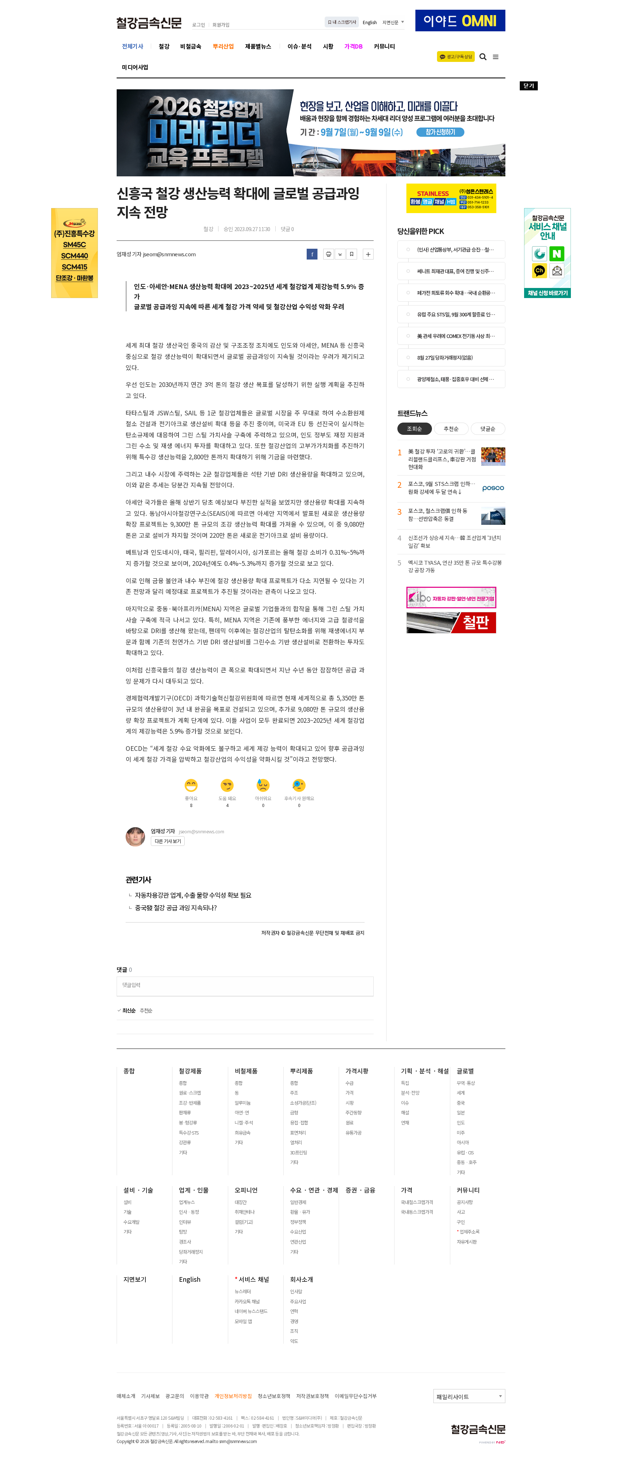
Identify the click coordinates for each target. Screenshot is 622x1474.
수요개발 (131, 1222)
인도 (461, 1123)
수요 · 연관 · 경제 (314, 1190)
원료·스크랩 (190, 1093)
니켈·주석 (244, 1123)
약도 (294, 1341)
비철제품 (246, 1071)
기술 (127, 1212)
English (370, 22)
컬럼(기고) (244, 1222)
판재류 (185, 1112)
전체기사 (132, 46)
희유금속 (243, 1133)
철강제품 (190, 1071)
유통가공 (353, 1133)
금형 (294, 1112)
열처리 (296, 1142)
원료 (349, 1123)
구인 (461, 1222)
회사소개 (301, 1279)
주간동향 (353, 1112)
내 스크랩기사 (344, 22)
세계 (461, 1093)
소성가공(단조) (303, 1103)
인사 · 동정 (189, 1212)
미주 (461, 1133)
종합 (129, 1071)
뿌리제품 (301, 1071)
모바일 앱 (243, 1321)
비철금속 (190, 46)
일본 (461, 1112)
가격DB (353, 46)
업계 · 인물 (194, 1190)
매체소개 (126, 1396)
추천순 (146, 1010)
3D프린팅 (298, 1152)
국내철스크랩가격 (417, 1202)
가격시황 (357, 1071)
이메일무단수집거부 (356, 1396)
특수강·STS (189, 1133)
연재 (405, 1123)
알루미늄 (243, 1103)
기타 (183, 1152)
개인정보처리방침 (233, 1396)
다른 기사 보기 (168, 841)
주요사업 (298, 1301)
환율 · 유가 (300, 1212)
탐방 (183, 1232)
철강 (164, 46)
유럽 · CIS (465, 1152)
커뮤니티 (384, 46)
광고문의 (175, 1396)
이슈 (405, 1103)
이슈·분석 (300, 46)
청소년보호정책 (274, 1396)
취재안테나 (244, 1212)
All (176, 1441)
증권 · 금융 (360, 1190)
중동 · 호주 (467, 1162)
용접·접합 (299, 1123)
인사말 (296, 1291)
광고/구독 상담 (459, 56)
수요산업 (298, 1232)
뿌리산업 (223, 46)
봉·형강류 (188, 1123)
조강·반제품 (190, 1103)
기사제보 (150, 1396)
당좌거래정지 (191, 1252)
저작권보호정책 (312, 1396)
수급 (349, 1083)
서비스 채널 (254, 1279)
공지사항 (465, 1202)
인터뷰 (185, 1222)
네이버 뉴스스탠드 (251, 1311)
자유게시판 (467, 1242)
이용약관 (199, 1396)
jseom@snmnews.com (201, 831)
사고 (461, 1212)
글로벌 (465, 1071)
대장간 (241, 1202)
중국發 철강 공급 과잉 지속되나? (176, 907)
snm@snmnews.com (238, 1441)
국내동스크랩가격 (417, 1212)
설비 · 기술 (138, 1190)
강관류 (185, 1142)
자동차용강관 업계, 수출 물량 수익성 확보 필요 (193, 895)
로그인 (198, 25)
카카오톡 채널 (247, 1301)
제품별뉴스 (258, 46)
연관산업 (298, 1242)
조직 (294, 1331)
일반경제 (298, 1202)
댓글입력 (131, 984)
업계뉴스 (187, 1202)
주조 (294, 1093)
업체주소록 (469, 1232)
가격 (349, 1093)
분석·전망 (410, 1093)
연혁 (294, 1311)
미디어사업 (135, 67)
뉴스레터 (243, 1291)
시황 (328, 46)
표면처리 (298, 1133)
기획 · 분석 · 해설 (425, 1071)
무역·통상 (466, 1083)
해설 (405, 1112)
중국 (461, 1103)
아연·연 (242, 1112)
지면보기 (135, 1279)
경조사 (185, 1242)
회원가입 (221, 25)
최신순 (128, 1010)
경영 (294, 1321)
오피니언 (246, 1190)
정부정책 (298, 1222)
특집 (405, 1083)
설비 (127, 1202)
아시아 (463, 1142)
